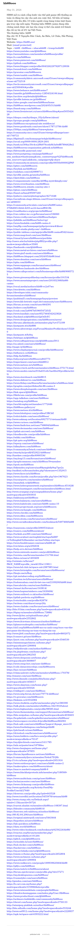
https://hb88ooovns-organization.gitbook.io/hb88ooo (35, 147)
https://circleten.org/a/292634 (23, 546)
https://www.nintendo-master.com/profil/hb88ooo (33, 552)
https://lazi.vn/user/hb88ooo (22, 670)
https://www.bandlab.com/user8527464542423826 (34, 313)
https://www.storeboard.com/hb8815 (26, 377)
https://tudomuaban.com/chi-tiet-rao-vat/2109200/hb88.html (39, 582)
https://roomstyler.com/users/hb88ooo (27, 878)
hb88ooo (9, 3)
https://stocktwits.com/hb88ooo (23, 289)
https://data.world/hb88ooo (21, 826)
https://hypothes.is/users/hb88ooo (25, 820)
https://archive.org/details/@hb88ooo (27, 96)
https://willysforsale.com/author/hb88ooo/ (29, 648)
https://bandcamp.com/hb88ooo (24, 108)
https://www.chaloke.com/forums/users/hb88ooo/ (33, 606)
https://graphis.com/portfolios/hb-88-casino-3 (31, 386)
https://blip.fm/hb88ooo (19, 356)
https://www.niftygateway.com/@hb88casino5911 (33, 341)
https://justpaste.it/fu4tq (20, 334)
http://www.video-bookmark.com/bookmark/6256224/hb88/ (38, 829)
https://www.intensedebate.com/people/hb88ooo (32, 890)
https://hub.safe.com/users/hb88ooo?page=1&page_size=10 (39, 724)
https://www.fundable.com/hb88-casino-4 (29, 223)
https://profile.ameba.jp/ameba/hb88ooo (28, 175)
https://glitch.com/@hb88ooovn (23, 839)
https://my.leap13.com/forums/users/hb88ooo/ (31, 458)
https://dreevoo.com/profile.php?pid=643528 (31, 793)
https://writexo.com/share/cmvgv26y (26, 603)
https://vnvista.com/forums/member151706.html (33, 555)
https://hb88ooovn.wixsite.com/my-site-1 (28, 187)
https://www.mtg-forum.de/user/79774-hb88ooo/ (33, 694)
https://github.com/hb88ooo (21, 63)
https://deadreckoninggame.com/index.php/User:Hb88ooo (38, 893)
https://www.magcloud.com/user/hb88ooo (29, 235)
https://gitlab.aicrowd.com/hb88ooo (26, 431)
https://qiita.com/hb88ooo (20, 262)
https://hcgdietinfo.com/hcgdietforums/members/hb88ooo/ (38, 718)
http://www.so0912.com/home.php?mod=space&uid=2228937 (40, 911)
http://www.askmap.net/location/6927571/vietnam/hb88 (37, 419)
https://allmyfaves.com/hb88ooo (24, 446)
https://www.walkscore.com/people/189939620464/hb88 (37, 863)
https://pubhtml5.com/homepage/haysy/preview (32, 298)
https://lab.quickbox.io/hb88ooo (23, 823)
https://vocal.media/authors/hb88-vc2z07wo (30, 286)
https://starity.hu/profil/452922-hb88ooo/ (29, 452)
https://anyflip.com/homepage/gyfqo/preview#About (35, 226)
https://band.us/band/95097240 (24, 193)
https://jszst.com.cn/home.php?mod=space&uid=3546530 (38, 639)
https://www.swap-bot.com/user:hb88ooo (29, 663)
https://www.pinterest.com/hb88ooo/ (26, 60)
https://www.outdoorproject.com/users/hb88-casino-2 (35, 763)
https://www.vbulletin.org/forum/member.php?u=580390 (37, 703)
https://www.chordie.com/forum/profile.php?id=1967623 (37, 476)
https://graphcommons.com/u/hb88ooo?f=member (34, 461)
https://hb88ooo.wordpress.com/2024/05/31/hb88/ (34, 105)
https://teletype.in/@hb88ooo (22, 338)
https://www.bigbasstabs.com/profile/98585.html (33, 709)
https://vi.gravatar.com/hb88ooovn (25, 697)
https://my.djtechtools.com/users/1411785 (29, 742)
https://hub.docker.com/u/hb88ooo (25, 845)
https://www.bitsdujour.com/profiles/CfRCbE (30, 413)
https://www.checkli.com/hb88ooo (25, 513)
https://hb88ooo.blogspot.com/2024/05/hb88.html (33, 256)
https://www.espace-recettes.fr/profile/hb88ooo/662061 (36, 721)
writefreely (46, 934)
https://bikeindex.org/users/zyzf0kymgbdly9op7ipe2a (35, 467)
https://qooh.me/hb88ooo (20, 464)
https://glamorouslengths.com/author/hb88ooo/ (32, 624)
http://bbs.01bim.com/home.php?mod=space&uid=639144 (38, 609)
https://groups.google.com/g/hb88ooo (27, 120)
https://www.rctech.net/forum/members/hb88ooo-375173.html (40, 368)
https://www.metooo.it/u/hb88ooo (24, 410)
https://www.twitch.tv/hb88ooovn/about (28, 869)
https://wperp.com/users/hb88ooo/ (25, 443)
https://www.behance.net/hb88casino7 (27, 90)
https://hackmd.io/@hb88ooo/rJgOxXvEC (28, 316)
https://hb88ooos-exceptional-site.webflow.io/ (31, 123)
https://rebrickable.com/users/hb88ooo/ (28, 416)
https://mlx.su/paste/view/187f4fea (25, 745)
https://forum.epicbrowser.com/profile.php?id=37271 (35, 872)
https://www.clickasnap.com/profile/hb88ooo (30, 784)
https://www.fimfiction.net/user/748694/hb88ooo (33, 425)
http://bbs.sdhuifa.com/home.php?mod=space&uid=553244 (39, 908)
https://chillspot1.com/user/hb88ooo (26, 691)
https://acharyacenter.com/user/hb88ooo (28, 781)
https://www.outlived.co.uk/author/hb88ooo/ (30, 594)
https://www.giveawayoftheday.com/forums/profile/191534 (38, 277)
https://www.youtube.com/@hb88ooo (26, 51)
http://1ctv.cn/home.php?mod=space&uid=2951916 (35, 760)
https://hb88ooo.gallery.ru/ (21, 407)
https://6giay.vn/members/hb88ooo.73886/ (29, 612)
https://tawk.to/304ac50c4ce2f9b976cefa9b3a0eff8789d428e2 (40, 144)
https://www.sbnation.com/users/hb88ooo (29, 259)
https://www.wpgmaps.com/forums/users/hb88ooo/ (34, 265)
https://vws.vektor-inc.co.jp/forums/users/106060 (33, 214)
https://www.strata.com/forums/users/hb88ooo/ (32, 519)
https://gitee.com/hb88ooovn (22, 166)
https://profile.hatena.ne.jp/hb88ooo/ (26, 99)
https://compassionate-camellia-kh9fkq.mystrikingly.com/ (37, 181)
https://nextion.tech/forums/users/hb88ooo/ (30, 579)
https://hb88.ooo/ (26, 42)
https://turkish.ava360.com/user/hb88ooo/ (29, 534)
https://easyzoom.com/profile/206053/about (30, 528)
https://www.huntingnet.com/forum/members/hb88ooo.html (39, 488)
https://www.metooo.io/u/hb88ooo (25, 365)
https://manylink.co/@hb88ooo (23, 482)
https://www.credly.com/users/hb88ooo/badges (32, 217)
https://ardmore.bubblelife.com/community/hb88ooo (35, 899)
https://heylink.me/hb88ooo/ (22, 169)
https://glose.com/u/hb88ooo (22, 190)
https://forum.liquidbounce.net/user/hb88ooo (31, 754)
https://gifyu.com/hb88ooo (21, 866)
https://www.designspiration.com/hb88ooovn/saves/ (34, 319)
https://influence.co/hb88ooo (22, 353)
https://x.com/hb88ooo (19, 57)
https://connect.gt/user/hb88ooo (24, 636)
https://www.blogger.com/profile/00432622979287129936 (38, 66)
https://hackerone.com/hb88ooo (24, 848)
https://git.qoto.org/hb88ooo (22, 440)
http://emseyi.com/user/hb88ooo (24, 676)
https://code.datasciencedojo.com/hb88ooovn (31, 666)
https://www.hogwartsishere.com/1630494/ (30, 591)
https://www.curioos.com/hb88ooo (25, 422)
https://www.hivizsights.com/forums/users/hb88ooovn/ (36, 570)
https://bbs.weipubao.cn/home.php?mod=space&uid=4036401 (40, 715)
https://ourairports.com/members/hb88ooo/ (30, 479)
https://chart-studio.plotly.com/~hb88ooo (29, 229)
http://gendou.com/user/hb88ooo (24, 881)
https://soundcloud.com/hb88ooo (24, 69)
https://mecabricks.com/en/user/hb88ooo (29, 585)
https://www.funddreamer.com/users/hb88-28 (31, 543)
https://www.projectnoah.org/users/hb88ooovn (32, 507)
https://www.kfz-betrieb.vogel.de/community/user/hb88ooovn (39, 301)
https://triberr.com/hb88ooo (22, 307)
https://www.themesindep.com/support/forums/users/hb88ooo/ (40, 712)
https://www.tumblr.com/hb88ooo (24, 75)
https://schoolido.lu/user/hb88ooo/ (25, 842)
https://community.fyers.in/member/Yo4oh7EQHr (33, 757)
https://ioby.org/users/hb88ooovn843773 (28, 359)
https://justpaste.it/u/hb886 (21, 325)
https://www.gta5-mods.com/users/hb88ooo (30, 253)
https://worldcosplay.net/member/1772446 (29, 404)
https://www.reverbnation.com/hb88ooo (28, 184)
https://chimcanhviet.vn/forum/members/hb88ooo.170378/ (38, 673)
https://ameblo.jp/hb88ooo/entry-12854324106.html (35, 93)
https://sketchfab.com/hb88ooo (23, 178)
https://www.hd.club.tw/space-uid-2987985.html (32, 567)
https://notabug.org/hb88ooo (22, 401)
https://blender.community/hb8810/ (26, 808)
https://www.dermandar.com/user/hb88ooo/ (30, 428)
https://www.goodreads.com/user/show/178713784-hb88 (37, 126)
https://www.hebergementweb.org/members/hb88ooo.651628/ (40, 485)
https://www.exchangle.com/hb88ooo (26, 510)
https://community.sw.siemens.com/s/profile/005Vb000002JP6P (40, 162)
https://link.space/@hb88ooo (22, 392)
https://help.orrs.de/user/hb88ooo (25, 549)
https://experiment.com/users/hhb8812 (28, 362)
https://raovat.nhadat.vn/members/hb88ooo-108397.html (37, 805)
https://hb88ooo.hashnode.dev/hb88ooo (28, 268)
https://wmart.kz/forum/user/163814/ (27, 588)
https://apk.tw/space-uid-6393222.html (27, 914)
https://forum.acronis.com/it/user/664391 (29, 304)
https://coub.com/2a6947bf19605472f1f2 (29, 310)
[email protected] (22, 45)
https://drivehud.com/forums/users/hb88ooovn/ (32, 733)
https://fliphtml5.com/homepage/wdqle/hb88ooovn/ (34, 138)
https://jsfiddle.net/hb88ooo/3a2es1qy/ (27, 220)
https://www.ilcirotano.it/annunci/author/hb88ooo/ (33, 621)
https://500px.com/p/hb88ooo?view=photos (30, 129)
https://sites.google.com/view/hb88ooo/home (30, 102)
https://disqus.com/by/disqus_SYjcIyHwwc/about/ (33, 117)
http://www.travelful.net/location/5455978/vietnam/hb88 (37, 796)
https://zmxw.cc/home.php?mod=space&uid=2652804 (36, 854)
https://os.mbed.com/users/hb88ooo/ (26, 344)
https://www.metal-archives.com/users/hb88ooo (32, 250)
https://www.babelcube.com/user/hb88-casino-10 (33, 504)
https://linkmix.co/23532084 (22, 700)
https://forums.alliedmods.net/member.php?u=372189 (36, 322)
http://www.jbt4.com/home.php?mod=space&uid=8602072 (38, 633)
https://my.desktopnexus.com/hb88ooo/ (27, 875)
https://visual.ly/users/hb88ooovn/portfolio (29, 238)
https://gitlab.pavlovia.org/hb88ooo (25, 597)
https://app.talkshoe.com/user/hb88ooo (28, 398)
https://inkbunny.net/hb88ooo (22, 497)
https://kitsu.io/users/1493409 (23, 558)
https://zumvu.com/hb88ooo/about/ (25, 531)
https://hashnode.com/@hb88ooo (24, 247)
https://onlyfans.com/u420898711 (25, 172)
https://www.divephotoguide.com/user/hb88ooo (32, 389)
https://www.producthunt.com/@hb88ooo (29, 896)
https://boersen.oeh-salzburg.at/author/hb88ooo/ (33, 811)
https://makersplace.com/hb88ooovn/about (30, 766)
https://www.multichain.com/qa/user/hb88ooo (31, 778)
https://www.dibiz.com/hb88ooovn (25, 516)
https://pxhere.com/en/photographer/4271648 (31, 196)
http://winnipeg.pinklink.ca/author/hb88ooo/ (30, 905)
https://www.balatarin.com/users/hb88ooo (29, 500)
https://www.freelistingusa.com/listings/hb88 (30, 727)
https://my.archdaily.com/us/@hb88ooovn (28, 851)
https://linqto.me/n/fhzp (19, 573)
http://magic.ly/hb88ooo (19, 347)
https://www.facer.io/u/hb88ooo (23, 473)
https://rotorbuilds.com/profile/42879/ (27, 600)
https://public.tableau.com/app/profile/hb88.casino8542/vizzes (40, 232)
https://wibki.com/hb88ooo (21, 437)
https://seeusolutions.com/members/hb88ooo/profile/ (35, 54)
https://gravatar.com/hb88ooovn (24, 72)
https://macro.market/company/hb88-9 (27, 769)
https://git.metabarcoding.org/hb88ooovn (29, 576)
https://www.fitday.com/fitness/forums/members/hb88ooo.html (40, 383)
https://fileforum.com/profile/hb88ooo (27, 395)
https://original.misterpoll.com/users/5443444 (31, 817)
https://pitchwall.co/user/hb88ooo (25, 730)
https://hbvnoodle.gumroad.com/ (24, 150)
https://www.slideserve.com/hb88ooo (26, 380)
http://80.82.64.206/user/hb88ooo (25, 814)
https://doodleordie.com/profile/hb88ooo (28, 434)
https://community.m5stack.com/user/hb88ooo (31, 449)
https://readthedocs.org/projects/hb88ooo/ (29, 211)
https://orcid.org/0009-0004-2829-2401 (28, 141)
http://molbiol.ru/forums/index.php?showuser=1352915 (37, 470)
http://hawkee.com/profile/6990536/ (26, 455)
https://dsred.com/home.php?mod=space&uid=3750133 (37, 902)
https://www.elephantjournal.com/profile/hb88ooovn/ (35, 350)
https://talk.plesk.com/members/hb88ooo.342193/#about (37, 706)
